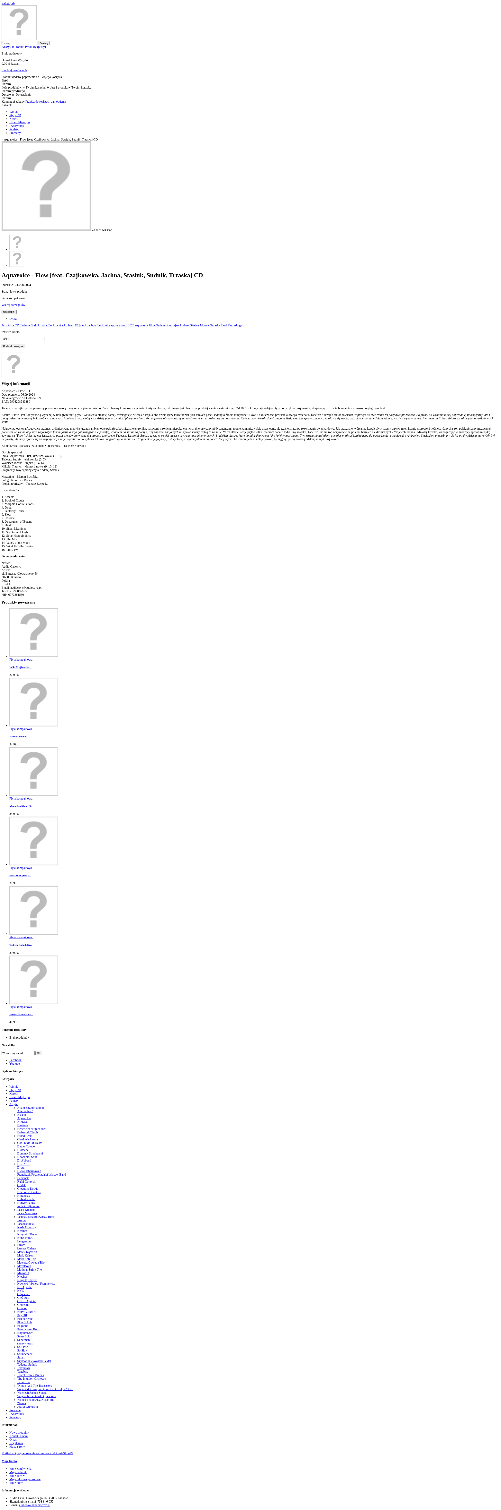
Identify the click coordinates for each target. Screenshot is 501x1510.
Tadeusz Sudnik (30, 325)
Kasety (13, 118)
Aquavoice (141, 325)
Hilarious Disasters (29, 1192)
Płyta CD (13, 325)
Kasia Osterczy (26, 1227)
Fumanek (23, 1178)
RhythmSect (24, 1332)
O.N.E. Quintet (26, 1301)
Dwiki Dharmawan (29, 1171)
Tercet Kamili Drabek (30, 1375)
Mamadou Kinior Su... (21, 806)
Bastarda (22, 1125)
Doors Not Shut (27, 1157)
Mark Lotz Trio (26, 1259)
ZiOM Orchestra (27, 1406)
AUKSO (22, 1121)
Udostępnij (9, 311)
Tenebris (22, 1371)
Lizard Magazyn (19, 122)
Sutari (20, 1357)
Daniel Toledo (26, 1146)
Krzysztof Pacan (27, 1234)
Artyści (13, 1104)
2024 (131, 325)
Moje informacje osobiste (25, 1479)
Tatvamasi (23, 1368)
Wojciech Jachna (85, 325)
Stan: (5, 291)
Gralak (21, 1185)
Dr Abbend (24, 1160)
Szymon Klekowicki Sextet (34, 1361)
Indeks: (6, 285)
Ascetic (21, 1114)
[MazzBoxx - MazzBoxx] (33, 864)
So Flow (22, 1347)
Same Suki (24, 1336)
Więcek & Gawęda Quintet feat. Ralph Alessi (45, 1389)
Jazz (4, 325)
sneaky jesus (25, 1343)
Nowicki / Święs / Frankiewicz (36, 1283)
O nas (13, 1439)
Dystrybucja (16, 125)
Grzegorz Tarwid (27, 1188)
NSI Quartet (24, 1287)
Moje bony (16, 1482)
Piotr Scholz (24, 1322)
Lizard (21, 1245)
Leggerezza (24, 1241)
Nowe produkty (19, 1432)
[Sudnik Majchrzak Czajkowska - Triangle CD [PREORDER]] (33, 933)
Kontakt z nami (18, 1436)
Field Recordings (231, 325)
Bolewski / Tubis (27, 1132)
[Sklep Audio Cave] (19, 39)
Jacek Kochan (26, 1209)
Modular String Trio (29, 1269)
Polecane (15, 1410)
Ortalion (22, 1308)
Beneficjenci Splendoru (31, 1128)
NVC (20, 1290)
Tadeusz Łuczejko (167, 325)
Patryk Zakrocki (27, 1311)
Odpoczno (23, 1294)
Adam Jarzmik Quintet (31, 1107)
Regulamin (16, 1443)
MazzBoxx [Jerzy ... (20, 875)
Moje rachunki (18, 1472)
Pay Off (22, 1315)
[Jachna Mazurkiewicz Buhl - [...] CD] (33, 1003)
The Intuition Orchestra (31, 1378)
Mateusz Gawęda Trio (31, 1262)
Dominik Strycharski (30, 1153)
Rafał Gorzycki (26, 1181)
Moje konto (9, 1461)
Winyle (13, 111)
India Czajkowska (52, 325)
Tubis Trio (23, 1382)
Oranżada (23, 1304)
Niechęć (22, 1276)
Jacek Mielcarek (27, 1213)
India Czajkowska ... (20, 667)
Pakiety (14, 129)
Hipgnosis (23, 1195)
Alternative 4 (25, 1111)
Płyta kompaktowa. (21, 659)
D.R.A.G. (23, 1164)
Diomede (23, 1150)
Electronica (103, 325)
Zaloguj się (8, 3)
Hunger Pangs (26, 1202)
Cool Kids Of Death (29, 1143)
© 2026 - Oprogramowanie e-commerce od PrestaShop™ (37, 1453)
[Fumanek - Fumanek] (33, 795)
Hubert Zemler (26, 1199)
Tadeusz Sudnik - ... (19, 736)
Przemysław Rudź (28, 1329)
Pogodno (22, 1325)
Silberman (23, 1340)
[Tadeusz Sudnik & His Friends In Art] (33, 725)
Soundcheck (24, 1354)
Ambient (68, 325)
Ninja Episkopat (27, 1280)
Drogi (20, 1167)
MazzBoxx (24, 1266)
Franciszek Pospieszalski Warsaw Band (41, 1174)
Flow (152, 325)
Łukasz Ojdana (26, 1248)
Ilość (4, 338)
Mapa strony (17, 1446)
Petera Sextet (25, 1318)
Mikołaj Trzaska (210, 325)
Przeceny (15, 132)
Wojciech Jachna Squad (32, 1392)
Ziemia (21, 1403)
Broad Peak (24, 1135)
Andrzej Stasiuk (189, 325)
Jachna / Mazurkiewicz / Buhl (35, 1216)
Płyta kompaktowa (20, 1006)
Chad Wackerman (28, 1139)
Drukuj (13, 318)
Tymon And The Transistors (34, 1385)
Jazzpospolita (25, 1223)
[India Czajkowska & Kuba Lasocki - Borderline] (33, 656)
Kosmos (22, 1230)
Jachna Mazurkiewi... (21, 1014)
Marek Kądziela (27, 1252)
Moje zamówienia (20, 1468)
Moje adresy (17, 1475)
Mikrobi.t (23, 1273)
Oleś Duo (23, 1297)
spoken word (119, 325)
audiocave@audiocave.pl (34, 1505)
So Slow (22, 1350)
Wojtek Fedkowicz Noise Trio (35, 1399)
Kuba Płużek (25, 1238)
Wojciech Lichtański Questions (36, 1396)
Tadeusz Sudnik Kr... (20, 944)
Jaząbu (21, 1220)
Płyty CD (15, 115)
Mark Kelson (25, 1255)
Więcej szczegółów (13, 304)
